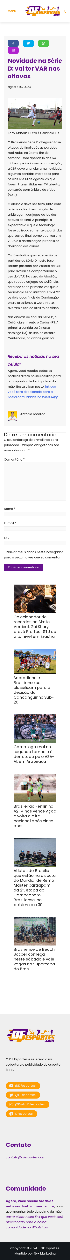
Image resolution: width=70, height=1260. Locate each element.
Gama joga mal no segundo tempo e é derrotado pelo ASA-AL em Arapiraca (34, 754)
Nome (9, 509)
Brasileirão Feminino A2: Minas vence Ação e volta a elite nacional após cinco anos (35, 816)
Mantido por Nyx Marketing (35, 1253)
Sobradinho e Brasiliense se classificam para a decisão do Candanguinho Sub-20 (34, 690)
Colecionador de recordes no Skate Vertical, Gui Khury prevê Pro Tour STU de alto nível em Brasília (35, 626)
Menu (12, 11)
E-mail (10, 523)
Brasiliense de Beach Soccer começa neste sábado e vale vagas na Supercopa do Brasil (34, 959)
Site (7, 537)
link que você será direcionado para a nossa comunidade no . (33, 391)
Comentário (14, 459)
